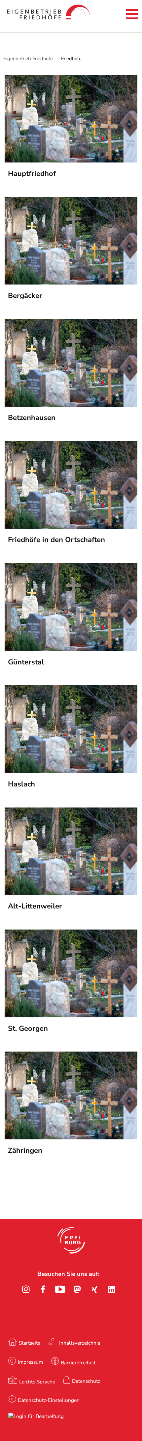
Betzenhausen (31, 418)
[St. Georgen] (71, 1015)
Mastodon (77, 1289)
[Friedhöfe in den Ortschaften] (71, 527)
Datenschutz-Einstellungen (49, 1400)
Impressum (30, 1361)
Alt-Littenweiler (35, 906)
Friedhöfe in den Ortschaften (56, 540)
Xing (94, 1289)
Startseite (29, 1342)
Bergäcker (25, 296)
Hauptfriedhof (32, 174)
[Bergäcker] (71, 282)
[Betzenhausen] (71, 405)
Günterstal (26, 662)
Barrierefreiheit (78, 1362)
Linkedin (111, 1289)
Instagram (25, 1289)
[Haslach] (71, 771)
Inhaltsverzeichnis (79, 1342)
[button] (71, 1240)
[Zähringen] (71, 1137)
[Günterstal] (71, 649)
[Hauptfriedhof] (71, 160)
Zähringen (25, 1150)
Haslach (21, 784)
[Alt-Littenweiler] (71, 893)
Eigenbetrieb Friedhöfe (28, 58)
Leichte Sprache (37, 1381)
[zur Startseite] (29, 15)
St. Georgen (28, 1028)
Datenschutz (86, 1381)
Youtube (60, 1289)
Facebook (43, 1289)
